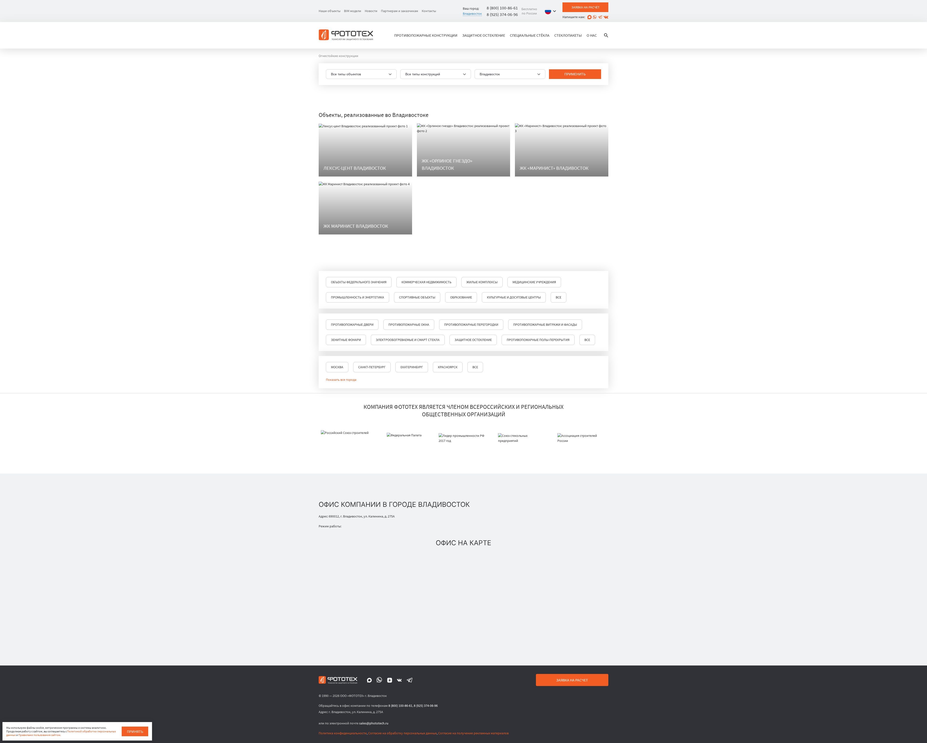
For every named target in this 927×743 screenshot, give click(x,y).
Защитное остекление (473, 340)
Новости (371, 11)
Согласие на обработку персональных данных (402, 733)
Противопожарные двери (352, 324)
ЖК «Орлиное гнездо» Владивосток (447, 164)
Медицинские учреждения (534, 282)
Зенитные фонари (346, 340)
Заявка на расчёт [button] (585, 7)
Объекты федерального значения (358, 282)
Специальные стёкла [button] (529, 35)
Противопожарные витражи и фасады (545, 324)
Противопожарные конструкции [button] (425, 35)
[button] (551, 11)
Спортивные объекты (417, 297)
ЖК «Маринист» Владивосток (554, 168)
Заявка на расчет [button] (572, 680)
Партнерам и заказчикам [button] (399, 11)
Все (558, 297)
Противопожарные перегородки (471, 324)
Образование (461, 297)
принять (135, 731)
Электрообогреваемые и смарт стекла (408, 340)
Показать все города (341, 379)
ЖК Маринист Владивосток (355, 226)
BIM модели (352, 11)
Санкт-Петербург (372, 367)
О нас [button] (592, 35)
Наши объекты (329, 11)
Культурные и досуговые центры (514, 297)
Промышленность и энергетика (357, 297)
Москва (337, 367)
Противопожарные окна (408, 324)
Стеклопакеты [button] (568, 35)
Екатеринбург (411, 367)
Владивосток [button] (472, 13)
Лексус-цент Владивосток (354, 168)
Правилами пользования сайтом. (39, 735)
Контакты (429, 11)
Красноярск (447, 367)
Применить (575, 74)
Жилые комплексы (482, 282)
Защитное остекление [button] (483, 35)
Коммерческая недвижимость (426, 282)
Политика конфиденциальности (343, 733)
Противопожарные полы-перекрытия (538, 340)
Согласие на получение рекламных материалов (473, 733)
